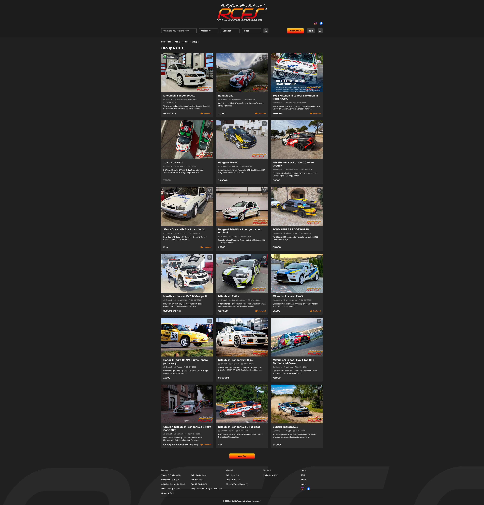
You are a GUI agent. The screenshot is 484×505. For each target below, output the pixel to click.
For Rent (267, 470)
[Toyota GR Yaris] (187, 152)
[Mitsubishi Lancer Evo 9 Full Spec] (242, 416)
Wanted (229, 470)
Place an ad (295, 31)
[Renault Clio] (242, 85)
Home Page (166, 42)
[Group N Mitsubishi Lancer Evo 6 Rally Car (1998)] (187, 416)
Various (197, 479)
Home (303, 470)
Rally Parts (198, 475)
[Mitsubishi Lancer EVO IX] (187, 85)
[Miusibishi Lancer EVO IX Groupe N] (187, 284)
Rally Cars (232, 475)
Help (310, 30)
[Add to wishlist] (209, 57)
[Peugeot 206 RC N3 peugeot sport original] (242, 219)
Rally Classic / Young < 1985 (206, 488)
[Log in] (320, 30)
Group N (167, 493)
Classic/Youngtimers (237, 484)
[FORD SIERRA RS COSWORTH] (297, 219)
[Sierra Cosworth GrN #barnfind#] (187, 219)
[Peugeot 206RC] (242, 152)
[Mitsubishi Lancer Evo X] (297, 284)
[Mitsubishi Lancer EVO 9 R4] (242, 350)
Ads (176, 42)
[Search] (265, 30)
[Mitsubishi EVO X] (242, 284)
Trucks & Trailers (170, 475)
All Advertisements (173, 484)
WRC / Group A (170, 488)
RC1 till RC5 (199, 484)
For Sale (185, 42)
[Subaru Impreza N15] (297, 416)
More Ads (242, 456)
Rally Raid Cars (170, 479)
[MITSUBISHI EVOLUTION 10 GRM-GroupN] (297, 152)
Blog (303, 475)
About (303, 480)
